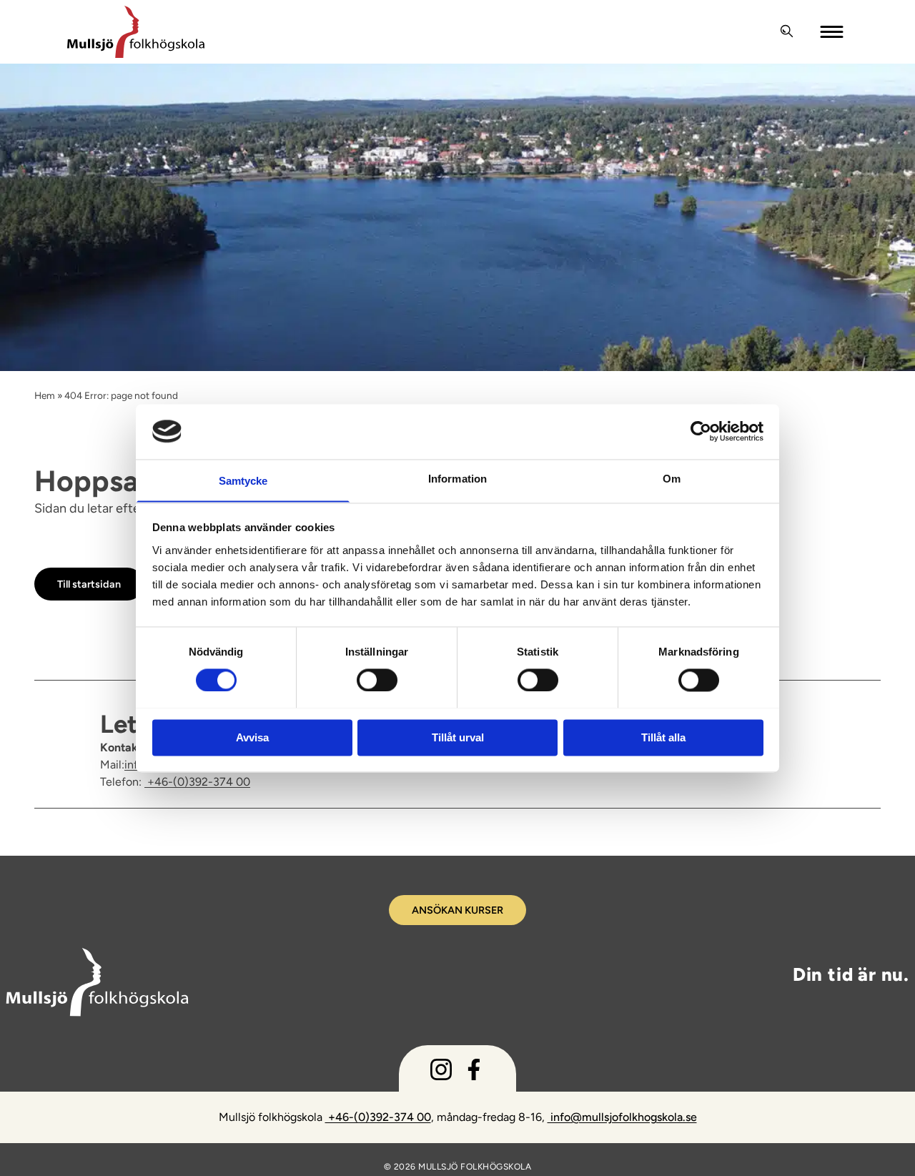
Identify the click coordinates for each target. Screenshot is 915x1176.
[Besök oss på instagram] (441, 1072)
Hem (44, 395)
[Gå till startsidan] (417, 32)
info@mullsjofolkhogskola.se (622, 1117)
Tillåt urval (458, 737)
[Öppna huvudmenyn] (833, 31)
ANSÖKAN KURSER (457, 910)
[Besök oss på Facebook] (474, 1072)
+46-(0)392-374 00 (197, 782)
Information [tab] (457, 479)
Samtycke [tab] (243, 481)
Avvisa (252, 737)
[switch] (377, 679)
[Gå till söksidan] (787, 31)
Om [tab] (672, 479)
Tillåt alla (663, 737)
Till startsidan (89, 584)
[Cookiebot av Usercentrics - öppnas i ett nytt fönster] (700, 431)
